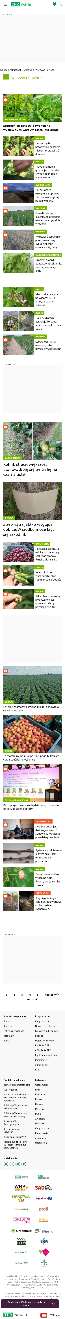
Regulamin (9, 1035)
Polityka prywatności (14, 1030)
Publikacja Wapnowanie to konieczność (16, 1107)
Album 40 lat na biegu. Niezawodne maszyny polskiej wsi (15, 1097)
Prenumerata (41, 1133)
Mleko (38, 1113)
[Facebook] (6, 1164)
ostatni (32, 999)
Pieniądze (40, 1094)
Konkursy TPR (42, 1045)
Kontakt (7, 1021)
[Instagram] (12, 1164)
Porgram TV (41, 1060)
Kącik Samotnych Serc (46, 1055)
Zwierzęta (40, 1118)
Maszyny (39, 1109)
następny (51, 994)
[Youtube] (18, 1164)
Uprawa (28, 69)
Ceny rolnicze (42, 1128)
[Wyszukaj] (60, 4)
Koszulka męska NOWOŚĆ (12, 1131)
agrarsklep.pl (41, 1064)
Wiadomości (41, 1084)
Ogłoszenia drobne (45, 1040)
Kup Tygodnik (10, 1089)
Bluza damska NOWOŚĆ (16, 1137)
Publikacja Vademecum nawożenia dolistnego (15, 1115)
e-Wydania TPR (43, 1050)
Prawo (38, 1099)
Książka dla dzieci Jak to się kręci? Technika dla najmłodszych (16, 1144)
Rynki (37, 1089)
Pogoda (39, 1035)
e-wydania (40, 1138)
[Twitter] (23, 1164)
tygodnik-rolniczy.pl (10, 69)
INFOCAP (39, 1123)
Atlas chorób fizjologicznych (11, 1123)
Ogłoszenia (41, 1142)
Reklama (8, 1026)
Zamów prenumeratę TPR (17, 1084)
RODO (7, 1040)
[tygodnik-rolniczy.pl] (21, 4)
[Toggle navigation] (5, 4)
